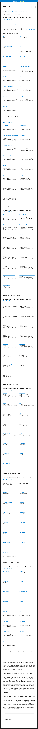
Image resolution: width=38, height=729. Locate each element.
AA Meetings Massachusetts (22, 11)
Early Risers (5, 522)
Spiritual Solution (22, 135)
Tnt (20, 611)
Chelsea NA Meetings (17, 655)
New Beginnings (22, 125)
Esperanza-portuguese (7, 641)
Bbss (20, 155)
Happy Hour (21, 76)
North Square (22, 512)
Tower (20, 36)
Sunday (29, 24)
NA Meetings (7, 717)
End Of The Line (6, 106)
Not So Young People (7, 56)
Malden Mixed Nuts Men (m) (8, 433)
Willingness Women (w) (7, 502)
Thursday (18, 24)
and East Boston (24, 653)
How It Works (21, 453)
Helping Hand (22, 522)
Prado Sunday (6, 591)
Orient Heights (22, 631)
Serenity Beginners (6, 542)
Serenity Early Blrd (23, 542)
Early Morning (5, 601)
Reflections (21, 492)
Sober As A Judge (6, 214)
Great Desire (5, 125)
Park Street (21, 364)
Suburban (5, 611)
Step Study (21, 502)
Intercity (4, 36)
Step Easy (5, 66)
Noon (20, 86)
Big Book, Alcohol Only (7, 155)
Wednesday (13, 24)
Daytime (21, 601)
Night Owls (5, 532)
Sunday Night (5, 581)
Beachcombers (22, 313)
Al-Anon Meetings (8, 719)
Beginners (5, 492)
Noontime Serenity (22, 354)
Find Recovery (7, 6)
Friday (22, 24)
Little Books (5, 621)
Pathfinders (21, 482)
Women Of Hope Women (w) (24, 224)
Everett (13, 653)
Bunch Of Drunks (22, 56)
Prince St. (21, 234)
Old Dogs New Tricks (23, 591)
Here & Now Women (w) (7, 46)
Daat (20, 46)
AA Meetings (14, 11)
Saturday (25, 24)
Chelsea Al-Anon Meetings (26, 655)
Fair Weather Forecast (7, 482)
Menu (33, 7)
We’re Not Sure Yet (23, 214)
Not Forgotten (5, 443)
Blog (6, 721)
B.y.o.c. (4, 76)
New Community (6, 631)
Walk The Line (5, 165)
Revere (16, 653)
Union (20, 165)
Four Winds (5, 423)
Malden (19, 653)
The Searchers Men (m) (7, 145)
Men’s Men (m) (6, 571)
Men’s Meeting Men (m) (7, 364)
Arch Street (5, 374)
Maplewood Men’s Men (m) (8, 86)
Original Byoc (5, 303)
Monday (5, 24)
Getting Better (22, 175)
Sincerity (21, 581)
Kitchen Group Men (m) (7, 195)
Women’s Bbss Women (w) (24, 66)
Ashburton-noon (6, 354)
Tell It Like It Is (22, 532)
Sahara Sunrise (22, 96)
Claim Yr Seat (5, 512)
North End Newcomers (7, 413)
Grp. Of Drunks (22, 303)
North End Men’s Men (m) (8, 234)
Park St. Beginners (6, 285)
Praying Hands (6, 96)
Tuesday (8, 24)
